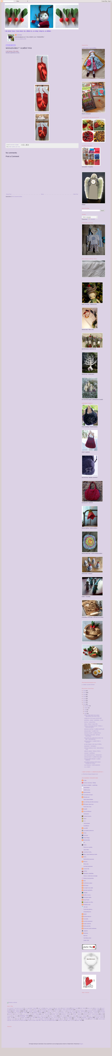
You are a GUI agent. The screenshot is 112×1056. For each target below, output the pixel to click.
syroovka (86, 835)
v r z (85, 821)
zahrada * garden (62, 1020)
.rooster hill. (86, 868)
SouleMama (86, 825)
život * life (78, 1020)
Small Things (87, 837)
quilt (102, 1014)
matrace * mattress (54, 1012)
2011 (84, 704)
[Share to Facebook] (26, 145)
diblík (24, 1011)
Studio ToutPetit (87, 923)
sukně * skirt (10, 1017)
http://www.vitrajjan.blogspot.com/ (90, 774)
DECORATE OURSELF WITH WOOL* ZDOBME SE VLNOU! (92, 762)
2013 (84, 700)
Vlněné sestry (87, 790)
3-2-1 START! (87, 767)
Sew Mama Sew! (87, 938)
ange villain (86, 849)
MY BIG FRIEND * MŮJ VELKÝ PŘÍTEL (93, 744)
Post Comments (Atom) (17, 196)
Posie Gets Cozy (87, 806)
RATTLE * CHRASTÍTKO (89, 722)
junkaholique (86, 787)
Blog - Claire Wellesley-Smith (90, 854)
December (86, 705)
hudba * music (16, 1012)
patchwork (11, 1014)
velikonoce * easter (11, 1018)
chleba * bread (37, 1009)
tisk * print (62, 1017)
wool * (62, 1018)
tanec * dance (17, 1017)
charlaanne (86, 813)
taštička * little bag (41, 1017)
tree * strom (76, 1017)
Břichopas (86, 885)
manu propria (87, 823)
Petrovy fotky (17, 1014)
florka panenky (87, 926)
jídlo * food (24, 1012)
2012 (84, 702)
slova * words (52, 1016)
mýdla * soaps (72, 1012)
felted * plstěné (12, 146)
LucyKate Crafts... (88, 852)
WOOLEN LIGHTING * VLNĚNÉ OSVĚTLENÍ (94, 729)
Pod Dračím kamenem (89, 859)
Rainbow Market (87, 916)
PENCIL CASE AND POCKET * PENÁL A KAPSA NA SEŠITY (93, 726)
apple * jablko (57, 1008)
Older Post (75, 194)
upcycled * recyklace (87, 1017)
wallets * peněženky (56, 1018)
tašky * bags (32, 1017)
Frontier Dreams (87, 816)
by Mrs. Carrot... (87, 895)
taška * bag (24, 1017)
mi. (84, 842)
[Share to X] (25, 145)
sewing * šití (24, 1016)
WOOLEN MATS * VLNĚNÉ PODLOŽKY (93, 757)
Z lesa (85, 833)
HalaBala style (87, 904)
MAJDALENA (87, 840)
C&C (85, 880)
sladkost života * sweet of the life (40, 1016)
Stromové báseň (99, 1016)
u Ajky (85, 780)
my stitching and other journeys (91, 801)
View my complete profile (20, 39)
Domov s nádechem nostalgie (90, 876)
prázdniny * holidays (66, 1014)
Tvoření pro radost (88, 883)
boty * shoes (97, 1008)
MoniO (85, 914)
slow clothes (63, 1016)
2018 (84, 690)
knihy (31, 1012)
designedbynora (87, 911)
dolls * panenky (33, 1011)
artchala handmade (88, 866)
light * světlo (47, 1012)
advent (26, 1008)
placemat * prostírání (26, 1014)
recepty (8, 1015)
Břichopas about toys (89, 804)
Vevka (85, 844)
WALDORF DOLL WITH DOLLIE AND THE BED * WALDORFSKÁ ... (93, 738)
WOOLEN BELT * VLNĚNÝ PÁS (91, 731)
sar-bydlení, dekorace (89, 830)
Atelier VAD (86, 940)
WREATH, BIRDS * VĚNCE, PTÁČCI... (92, 751)
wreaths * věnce (77, 1018)
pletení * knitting (35, 1014)
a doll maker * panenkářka (89, 48)
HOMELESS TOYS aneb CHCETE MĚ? (93, 718)
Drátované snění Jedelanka (90, 928)
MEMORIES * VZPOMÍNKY (90, 746)
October (86, 707)
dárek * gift (96, 1009)
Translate (93, 219)
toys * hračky (69, 1017)
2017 (84, 692)
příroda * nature (76, 1014)
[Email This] (22, 145)
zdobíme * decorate (71, 1020)
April (85, 713)
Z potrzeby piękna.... (88, 909)
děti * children (16, 1011)
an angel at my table (88, 887)
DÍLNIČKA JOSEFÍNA (88, 873)
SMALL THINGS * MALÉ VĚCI (91, 724)
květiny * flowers (37, 1012)
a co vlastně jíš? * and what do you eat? (15, 1008)
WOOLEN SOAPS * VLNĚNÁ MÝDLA (92, 733)
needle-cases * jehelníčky (82, 1012)
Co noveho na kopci (88, 794)
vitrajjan (85, 892)
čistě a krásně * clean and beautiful (63, 1009)
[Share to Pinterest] (28, 145)
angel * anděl (40, 1008)
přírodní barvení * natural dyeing (91, 1014)
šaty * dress (14, 1016)
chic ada (85, 907)
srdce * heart (91, 1015)
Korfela (85, 871)
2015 (84, 696)
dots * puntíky (43, 1011)
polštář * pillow (55, 1014)
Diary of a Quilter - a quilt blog (90, 785)
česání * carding (28, 1009)
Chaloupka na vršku (88, 902)
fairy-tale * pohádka (71, 1011)
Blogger (81, 1043)
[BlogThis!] (23, 145)
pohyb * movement (45, 1014)
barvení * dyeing (65, 1008)
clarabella (86, 918)
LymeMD (86, 828)
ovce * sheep (102, 1012)
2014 (84, 698)
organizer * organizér (93, 1012)
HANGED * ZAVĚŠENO (89, 753)
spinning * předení (82, 1016)
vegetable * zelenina (99, 1017)
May (85, 711)
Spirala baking (87, 792)
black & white (90, 1008)
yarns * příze (93, 1019)
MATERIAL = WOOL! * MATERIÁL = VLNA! (93, 720)
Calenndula (19, 34)
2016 (84, 694)
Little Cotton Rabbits (88, 799)
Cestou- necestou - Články (90, 782)
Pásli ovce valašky (88, 847)
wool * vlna (17, 146)
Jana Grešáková (87, 811)
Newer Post (8, 194)
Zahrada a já (86, 797)
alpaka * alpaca (32, 1008)
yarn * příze (85, 1019)
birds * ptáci (82, 1008)
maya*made (86, 899)
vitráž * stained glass (25, 1018)
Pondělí (85, 809)
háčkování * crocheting (92, 1011)
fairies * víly (63, 1011)
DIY (28, 1011)
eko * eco (57, 1011)
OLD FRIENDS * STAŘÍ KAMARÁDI (92, 765)
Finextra (85, 861)
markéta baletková (88, 921)
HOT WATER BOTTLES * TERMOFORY (93, 755)
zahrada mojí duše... (88, 890)
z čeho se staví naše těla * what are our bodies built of (42, 1020)
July (85, 709)
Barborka (86, 933)
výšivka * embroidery (44, 1019)
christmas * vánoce (46, 1009)
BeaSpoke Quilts (87, 897)
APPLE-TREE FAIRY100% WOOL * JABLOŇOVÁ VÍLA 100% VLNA (92, 716)
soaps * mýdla (72, 1016)
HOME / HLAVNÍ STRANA (89, 684)
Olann (85, 818)
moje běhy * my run (64, 1012)
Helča (85, 856)
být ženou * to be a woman (17, 1009)
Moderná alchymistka (89, 878)
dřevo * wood (50, 1011)
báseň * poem (75, 1008)
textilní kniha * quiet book (53, 1017)
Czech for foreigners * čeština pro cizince (84, 1009)
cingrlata (86, 930)
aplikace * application (49, 1008)
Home (42, 194)
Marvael (85, 935)
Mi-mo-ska (86, 864)
